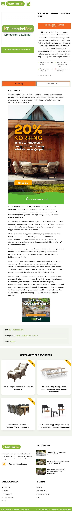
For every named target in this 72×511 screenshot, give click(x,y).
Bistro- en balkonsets (23, 336)
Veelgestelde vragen (42, 494)
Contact (38, 497)
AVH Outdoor (6, 487)
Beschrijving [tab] (19, 84)
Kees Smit (5, 490)
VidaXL (4, 501)
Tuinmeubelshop (7, 494)
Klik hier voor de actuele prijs (54, 25)
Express (12, 341)
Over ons (39, 487)
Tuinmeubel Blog (41, 490)
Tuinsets (35, 336)
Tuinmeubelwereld (7, 497)
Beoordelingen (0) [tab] (53, 84)
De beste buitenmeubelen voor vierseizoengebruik (58, 462)
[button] (3, 3)
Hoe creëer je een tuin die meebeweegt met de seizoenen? (56, 471)
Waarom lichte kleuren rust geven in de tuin (56, 453)
